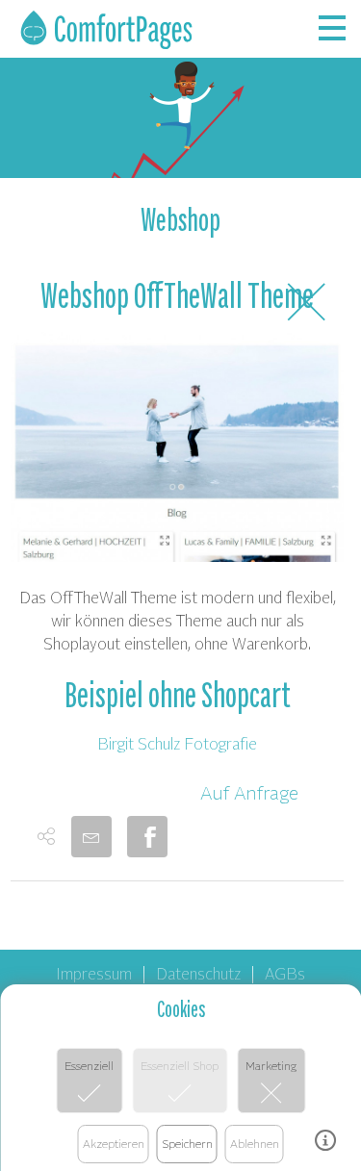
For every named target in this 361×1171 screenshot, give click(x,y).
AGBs (285, 972)
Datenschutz (198, 972)
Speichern (187, 1143)
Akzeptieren (113, 1143)
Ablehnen (254, 1143)
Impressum (94, 972)
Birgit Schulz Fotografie (177, 742)
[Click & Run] (108, 30)
